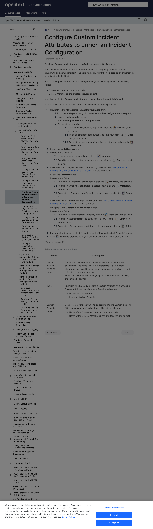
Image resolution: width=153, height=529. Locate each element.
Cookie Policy (68, 517)
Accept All (114, 523)
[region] (76, 515)
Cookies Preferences (114, 507)
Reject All (114, 515)
